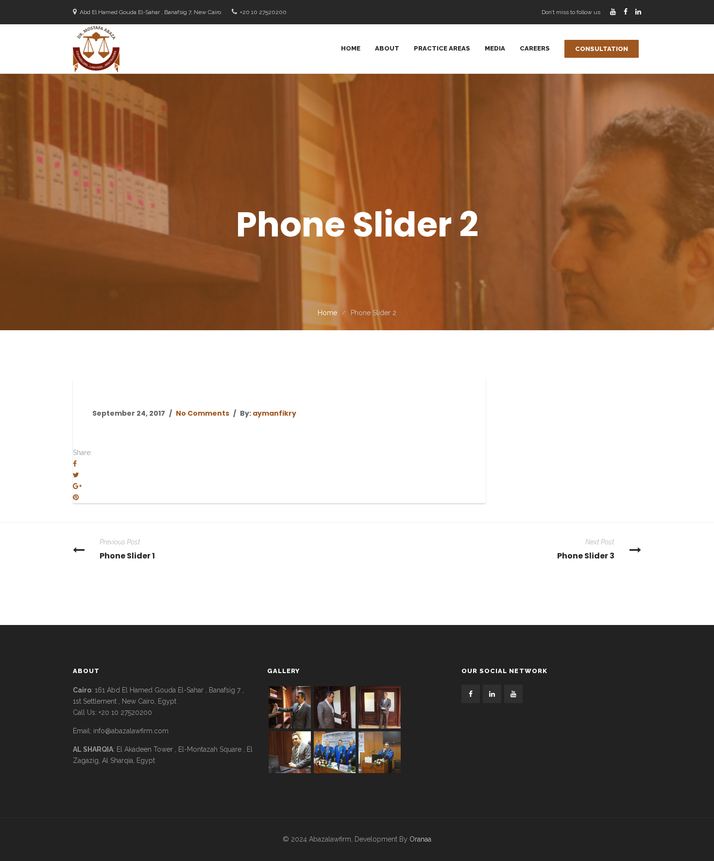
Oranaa (420, 839)
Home (327, 313)
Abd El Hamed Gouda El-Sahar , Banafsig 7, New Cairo (150, 12)
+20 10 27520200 (263, 12)
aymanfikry (274, 413)
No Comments (202, 413)
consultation (601, 48)
